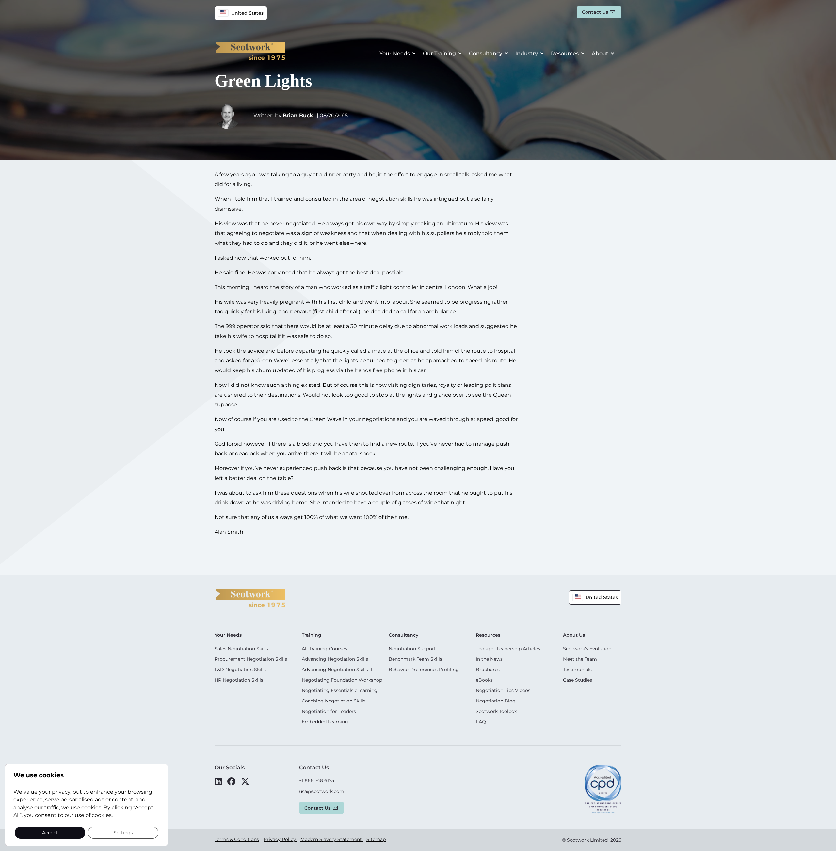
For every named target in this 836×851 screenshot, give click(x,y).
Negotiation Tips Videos (503, 690)
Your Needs (394, 53)
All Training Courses (324, 649)
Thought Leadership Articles (508, 649)
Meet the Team (580, 659)
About (600, 53)
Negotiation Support (412, 649)
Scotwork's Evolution (587, 649)
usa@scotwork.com (321, 791)
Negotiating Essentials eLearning (340, 690)
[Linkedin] (218, 781)
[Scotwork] (250, 597)
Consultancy (485, 53)
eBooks (484, 680)
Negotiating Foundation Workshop (342, 680)
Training (311, 635)
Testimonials (577, 669)
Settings (123, 832)
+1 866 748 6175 (316, 780)
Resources (565, 53)
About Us (574, 635)
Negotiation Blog (496, 701)
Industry (526, 53)
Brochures (488, 669)
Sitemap (376, 839)
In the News (489, 659)
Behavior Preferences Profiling (424, 669)
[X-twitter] (245, 781)
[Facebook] (231, 781)
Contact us (595, 12)
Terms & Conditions (237, 839)
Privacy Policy (280, 839)
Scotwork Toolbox (496, 711)
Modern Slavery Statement (331, 839)
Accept (50, 832)
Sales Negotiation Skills (241, 649)
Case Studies (577, 680)
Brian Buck (299, 115)
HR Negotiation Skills (239, 680)
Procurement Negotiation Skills (251, 659)
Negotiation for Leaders (329, 711)
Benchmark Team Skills (415, 659)
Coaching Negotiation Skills (333, 701)
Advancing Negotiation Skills (335, 659)
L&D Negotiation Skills (240, 669)
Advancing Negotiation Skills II (337, 669)
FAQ (481, 722)
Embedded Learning (325, 722)
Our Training (439, 53)
